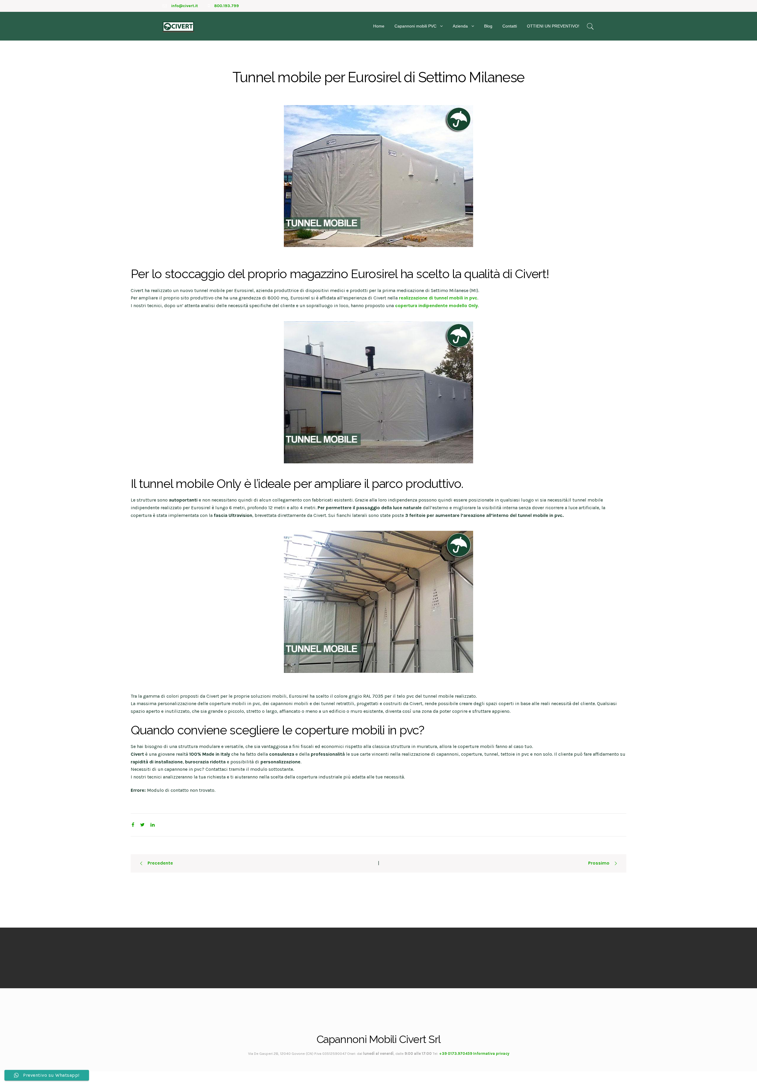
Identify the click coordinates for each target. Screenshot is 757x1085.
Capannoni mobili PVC (415, 26)
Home (378, 26)
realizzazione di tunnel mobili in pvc (438, 298)
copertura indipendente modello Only (436, 305)
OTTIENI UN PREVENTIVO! (553, 26)
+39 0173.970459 (455, 1053)
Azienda (460, 26)
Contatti (509, 26)
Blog (488, 26)
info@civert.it (184, 5)
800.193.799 (226, 5)
